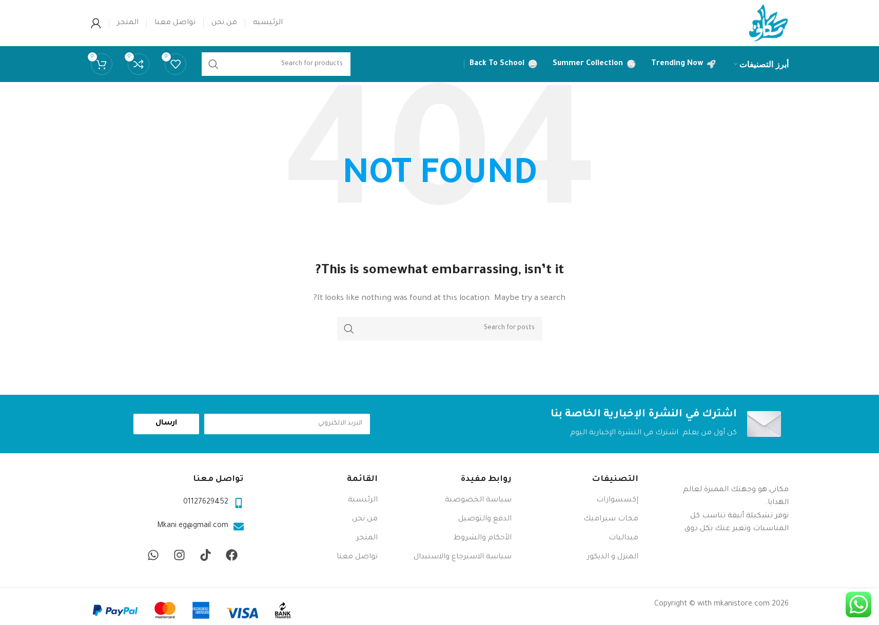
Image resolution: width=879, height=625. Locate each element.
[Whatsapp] (153, 555)
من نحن (365, 519)
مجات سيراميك (610, 519)
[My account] (96, 23)
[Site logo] (768, 24)
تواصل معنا (357, 557)
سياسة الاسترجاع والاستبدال (463, 557)
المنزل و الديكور (612, 557)
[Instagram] (179, 555)
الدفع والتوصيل (485, 519)
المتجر (367, 538)
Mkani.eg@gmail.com (192, 526)
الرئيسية (363, 500)
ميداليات (623, 538)
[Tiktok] (206, 555)
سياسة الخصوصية (478, 500)
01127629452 (205, 502)
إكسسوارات (617, 500)
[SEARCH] (349, 328)
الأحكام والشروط (483, 538)
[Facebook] (232, 555)
